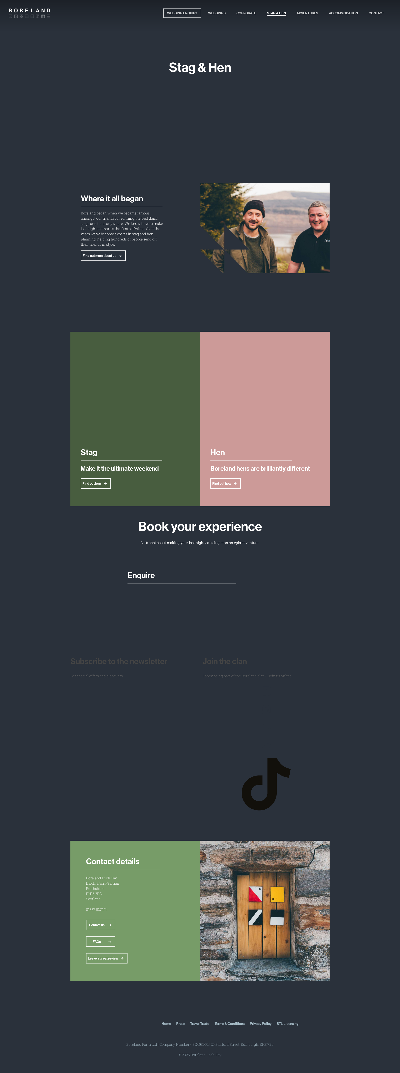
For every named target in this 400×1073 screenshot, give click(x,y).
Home (166, 1023)
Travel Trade (199, 1023)
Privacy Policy (260, 1023)
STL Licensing (288, 1023)
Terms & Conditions (230, 1023)
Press (180, 1023)
